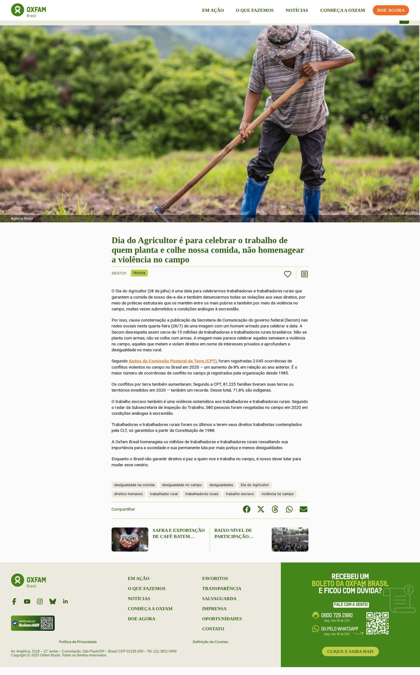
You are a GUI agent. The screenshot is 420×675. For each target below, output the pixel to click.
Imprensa (214, 608)
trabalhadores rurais (202, 494)
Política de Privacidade (78, 642)
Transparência (221, 588)
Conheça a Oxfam (342, 10)
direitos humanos (128, 494)
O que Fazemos (255, 10)
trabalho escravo (240, 494)
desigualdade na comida (134, 485)
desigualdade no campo (182, 485)
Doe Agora (391, 10)
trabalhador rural (164, 494)
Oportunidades (222, 618)
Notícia (139, 273)
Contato (213, 628)
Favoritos (215, 578)
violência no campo (277, 494)
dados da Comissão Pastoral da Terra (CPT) (173, 361)
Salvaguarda (219, 598)
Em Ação (213, 10)
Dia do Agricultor (255, 485)
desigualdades (221, 485)
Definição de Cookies (210, 642)
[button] (247, 509)
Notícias (297, 10)
